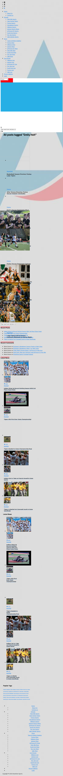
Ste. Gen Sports (11, 35)
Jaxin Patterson (19, 699)
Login (5, 76)
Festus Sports (11, 23)
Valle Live (9, 72)
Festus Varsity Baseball (13, 699)
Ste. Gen (28, 699)
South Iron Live (11, 68)
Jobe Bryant (11, 691)
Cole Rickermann (16, 691)
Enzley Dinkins (14, 695)
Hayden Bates (26, 691)
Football (4, 689)
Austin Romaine (16, 693)
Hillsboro (21, 689)
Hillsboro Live (11, 60)
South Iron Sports (12, 33)
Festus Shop (10, 43)
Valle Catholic (8, 695)
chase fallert (25, 699)
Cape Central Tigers (12, 21)
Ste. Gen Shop (11, 54)
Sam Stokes (18, 697)
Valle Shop (10, 56)
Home (5, 11)
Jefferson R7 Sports (13, 31)
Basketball (8, 689)
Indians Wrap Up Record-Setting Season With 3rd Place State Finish (23, 331)
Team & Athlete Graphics (14, 41)
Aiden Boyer (21, 691)
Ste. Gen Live (10, 66)
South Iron (25, 689)
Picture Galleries (8, 74)
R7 (17, 695)
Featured (17, 689)
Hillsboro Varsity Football (24, 697)
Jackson (28, 689)
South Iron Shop (11, 52)
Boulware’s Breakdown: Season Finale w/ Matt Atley (27, 346)
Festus (11, 689)
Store (5, 39)
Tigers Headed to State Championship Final (16, 335)
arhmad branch (6, 691)
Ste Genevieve (20, 695)
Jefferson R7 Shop (12, 49)
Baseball (14, 689)
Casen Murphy (5, 699)
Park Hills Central (23, 693)
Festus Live (10, 70)
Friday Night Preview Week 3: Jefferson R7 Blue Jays (27, 350)
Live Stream (7, 58)
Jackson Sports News (13, 29)
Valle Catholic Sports (13, 37)
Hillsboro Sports (11, 27)
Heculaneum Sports (12, 25)
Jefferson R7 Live (12, 64)
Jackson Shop (11, 47)
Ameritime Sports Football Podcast (23, 354)
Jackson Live (10, 62)
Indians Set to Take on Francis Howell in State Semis (18, 337)
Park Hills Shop (11, 51)
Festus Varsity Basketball (10, 697)
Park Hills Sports (11, 19)
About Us (9, 13)
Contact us (10, 15)
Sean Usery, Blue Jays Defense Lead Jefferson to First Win (29, 352)
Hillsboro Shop (11, 45)
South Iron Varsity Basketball (8, 693)
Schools (6, 17)
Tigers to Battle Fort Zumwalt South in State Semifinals (20, 339)
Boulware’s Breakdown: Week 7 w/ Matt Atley (26, 348)
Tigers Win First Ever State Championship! (15, 333)
